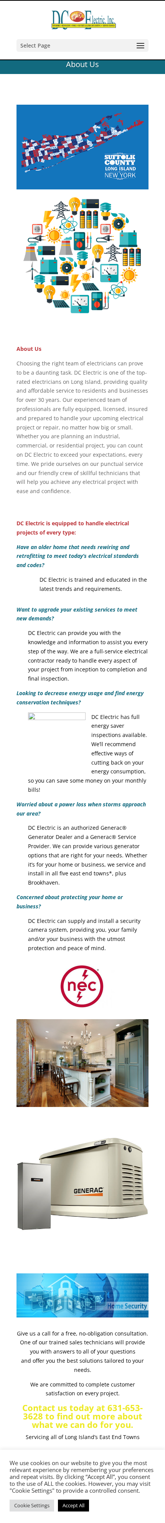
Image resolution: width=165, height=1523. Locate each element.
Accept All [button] (73, 1505)
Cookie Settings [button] (32, 1505)
